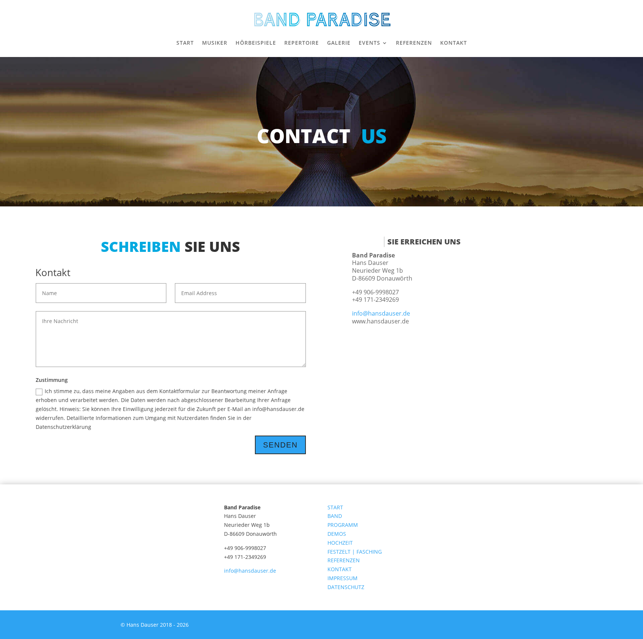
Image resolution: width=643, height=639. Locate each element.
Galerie (339, 42)
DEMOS (336, 533)
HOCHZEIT (340, 542)
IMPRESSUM (343, 578)
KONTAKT (339, 569)
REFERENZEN (343, 560)
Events (369, 42)
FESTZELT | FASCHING (354, 551)
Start (185, 42)
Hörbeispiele (256, 42)
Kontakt (453, 42)
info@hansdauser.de (381, 313)
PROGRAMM (342, 524)
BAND (334, 515)
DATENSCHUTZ (345, 587)
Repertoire (301, 42)
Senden (280, 445)
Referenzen (414, 42)
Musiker (214, 42)
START (335, 507)
